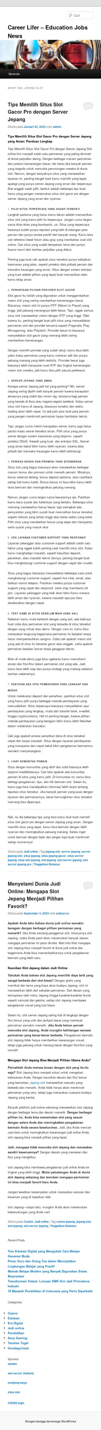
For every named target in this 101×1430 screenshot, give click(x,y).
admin (57, 127)
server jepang (71, 851)
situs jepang (32, 856)
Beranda (14, 74)
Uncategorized (18, 1348)
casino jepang (65, 1221)
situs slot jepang (29, 860)
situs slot (14, 1392)
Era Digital (15, 1323)
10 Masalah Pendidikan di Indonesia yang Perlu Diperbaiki (50, 1291)
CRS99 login (16, 1403)
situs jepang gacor (53, 856)
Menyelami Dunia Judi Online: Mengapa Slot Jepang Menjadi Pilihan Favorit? (35, 894)
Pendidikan (16, 1333)
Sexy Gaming (17, 1338)
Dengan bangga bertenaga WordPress (50, 1421)
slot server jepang (69, 860)
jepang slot (53, 851)
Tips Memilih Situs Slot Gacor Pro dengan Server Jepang (38, 112)
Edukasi (13, 1318)
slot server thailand (21, 1373)
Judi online (31, 851)
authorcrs (62, 913)
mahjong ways (17, 1382)
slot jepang (48, 860)
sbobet (12, 1364)
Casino (28, 1221)
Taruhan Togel (18, 1343)
